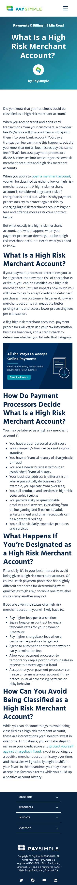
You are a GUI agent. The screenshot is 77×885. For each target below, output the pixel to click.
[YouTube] (44, 880)
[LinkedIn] (55, 880)
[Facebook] (33, 880)
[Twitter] (21, 880)
